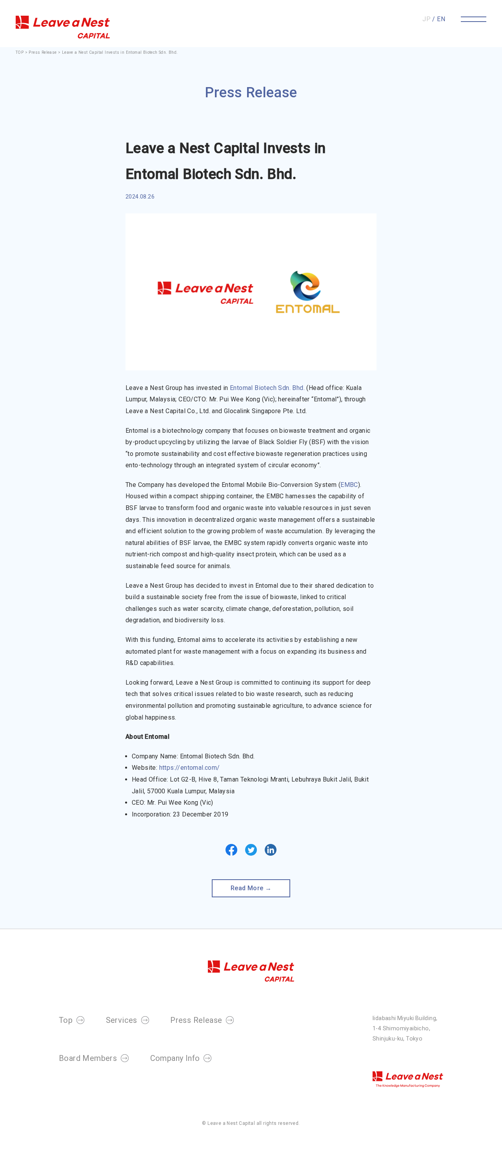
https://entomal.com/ (189, 767)
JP (426, 19)
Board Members (88, 1058)
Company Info (175, 1058)
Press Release (43, 52)
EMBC (349, 484)
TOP (20, 52)
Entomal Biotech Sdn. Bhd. (267, 388)
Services (121, 1020)
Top (66, 1020)
